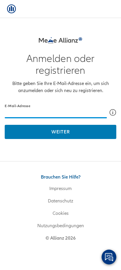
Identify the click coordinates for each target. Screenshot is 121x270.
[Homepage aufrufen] (11, 8)
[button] (112, 112)
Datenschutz (60, 201)
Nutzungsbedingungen (60, 226)
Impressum (60, 189)
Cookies (61, 213)
